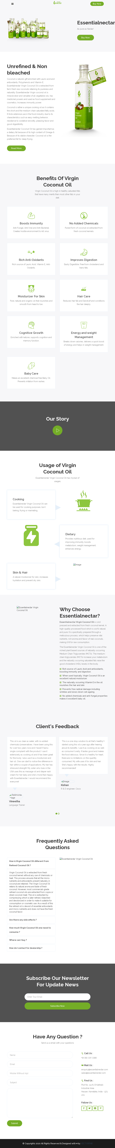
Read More (16, 148)
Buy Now (97, 4)
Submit (14, 1123)
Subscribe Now (57, 1006)
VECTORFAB (87, 1143)
